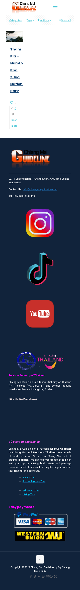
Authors (44, 20)
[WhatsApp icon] (51, 576)
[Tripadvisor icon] (47, 576)
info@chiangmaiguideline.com (40, 189)
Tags (29, 20)
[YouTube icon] (39, 576)
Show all (66, 20)
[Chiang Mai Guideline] (23, 7)
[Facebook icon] (31, 576)
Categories (15, 20)
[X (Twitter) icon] (55, 576)
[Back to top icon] (40, 559)
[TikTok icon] (35, 576)
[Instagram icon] (43, 576)
